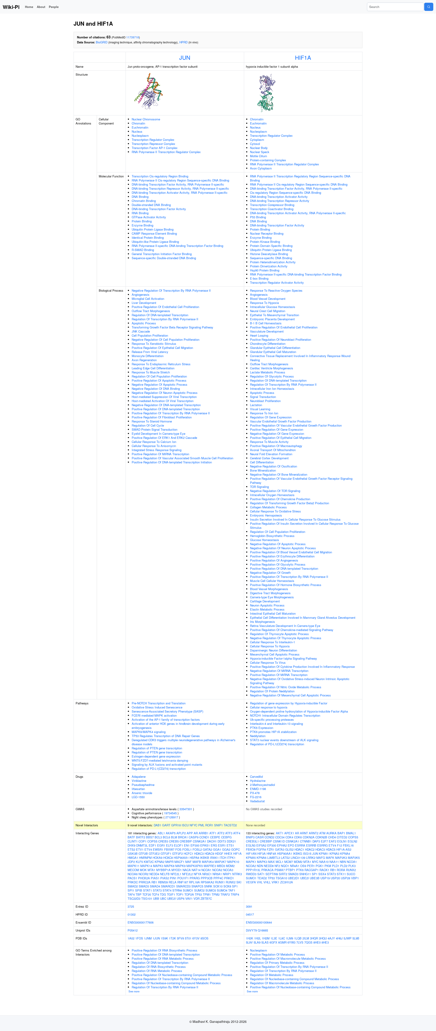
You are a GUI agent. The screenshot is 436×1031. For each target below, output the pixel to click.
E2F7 (324, 841)
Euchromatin (140, 127)
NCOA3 (228, 870)
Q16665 (263, 930)
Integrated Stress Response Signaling (156, 450)
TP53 (198, 894)
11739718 (132, 37)
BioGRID (101, 42)
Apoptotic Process (144, 323)
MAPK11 (133, 866)
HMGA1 (133, 857)
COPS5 (152, 841)
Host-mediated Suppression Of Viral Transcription (164, 397)
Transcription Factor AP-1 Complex (155, 148)
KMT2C (149, 862)
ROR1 (209, 825)
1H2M (266, 938)
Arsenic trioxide (142, 793)
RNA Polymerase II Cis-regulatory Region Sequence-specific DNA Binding (180, 180)
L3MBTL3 (273, 857)
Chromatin (138, 123)
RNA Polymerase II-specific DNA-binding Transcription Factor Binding (177, 245)
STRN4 (177, 890)
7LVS (299, 942)
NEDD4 (154, 874)
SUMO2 (199, 890)
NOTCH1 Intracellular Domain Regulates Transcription (285, 715)
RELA (172, 882)
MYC (315, 862)
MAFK (330, 857)
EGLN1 (342, 841)
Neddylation (257, 736)
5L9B (355, 938)
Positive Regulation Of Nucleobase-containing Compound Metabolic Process (182, 975)
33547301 (185, 809)
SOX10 (218, 886)
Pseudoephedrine (143, 785)
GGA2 (226, 849)
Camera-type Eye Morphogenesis (272, 597)
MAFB (197, 862)
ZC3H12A (286, 882)
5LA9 (257, 942)
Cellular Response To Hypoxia (270, 646)
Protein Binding (142, 221)
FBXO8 (250, 849)
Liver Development (144, 303)
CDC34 (280, 837)
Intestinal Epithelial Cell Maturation (273, 613)
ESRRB (311, 845)
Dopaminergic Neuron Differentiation (273, 650)
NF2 (277, 866)
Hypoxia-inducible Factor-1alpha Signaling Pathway (283, 658)
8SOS (204, 938)
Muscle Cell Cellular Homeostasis (272, 581)
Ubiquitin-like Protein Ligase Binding (155, 241)
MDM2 (230, 866)
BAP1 (341, 833)
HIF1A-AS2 (343, 849)
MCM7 (288, 862)
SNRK (208, 886)
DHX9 (131, 845)
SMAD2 (133, 886)
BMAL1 (351, 833)
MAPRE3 (210, 866)
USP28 (345, 878)
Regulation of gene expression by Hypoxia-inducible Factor (288, 703)
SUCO (351, 874)
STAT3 (157, 890)
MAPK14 (146, 866)
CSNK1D (279, 841)
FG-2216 (255, 797)
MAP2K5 (354, 857)
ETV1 (140, 849)
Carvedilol (256, 776)
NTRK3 (237, 874)
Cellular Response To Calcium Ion (154, 442)
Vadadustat (257, 801)
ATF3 (228, 833)
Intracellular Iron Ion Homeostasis (272, 388)
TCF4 (155, 894)
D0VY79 (251, 930)
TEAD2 (262, 878)
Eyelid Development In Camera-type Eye (158, 433)
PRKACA (267, 870)
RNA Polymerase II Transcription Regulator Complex (166, 152)
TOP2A (189, 894)
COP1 (142, 841)
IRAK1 (214, 857)
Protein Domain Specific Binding (271, 245)
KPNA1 (324, 853)
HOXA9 (157, 857)
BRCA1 (183, 837)
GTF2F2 (177, 853)
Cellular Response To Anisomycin (154, 446)
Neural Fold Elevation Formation (271, 454)
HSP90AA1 (181, 857)
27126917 (171, 817)
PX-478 (255, 793)
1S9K (164, 938)
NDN (260, 866)
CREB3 (163, 841)
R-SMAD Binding (143, 250)
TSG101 (146, 898)
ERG (214, 845)
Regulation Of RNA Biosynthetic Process (159, 966)
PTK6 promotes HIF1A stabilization (273, 732)
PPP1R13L (253, 870)
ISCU (185, 825)
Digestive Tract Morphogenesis (270, 593)
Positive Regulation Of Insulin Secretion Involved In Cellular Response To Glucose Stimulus (304, 525)
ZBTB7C (206, 898)
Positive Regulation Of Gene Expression (276, 429)
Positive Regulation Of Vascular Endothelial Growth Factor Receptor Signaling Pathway (301, 480)
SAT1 (261, 874)
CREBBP (186, 841)
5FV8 (180, 938)
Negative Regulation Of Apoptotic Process (159, 384)
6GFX (273, 942)
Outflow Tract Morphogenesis (151, 311)
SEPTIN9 (271, 874)
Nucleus (137, 131)
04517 (250, 914)
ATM (322, 833)
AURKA (331, 833)
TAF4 (131, 894)
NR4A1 (294, 866)
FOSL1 (187, 849)
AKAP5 (171, 833)
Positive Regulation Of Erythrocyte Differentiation (282, 556)
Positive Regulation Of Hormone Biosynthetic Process (285, 585)
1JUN (156, 938)
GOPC (235, 849)
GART (166, 825)
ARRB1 (203, 833)
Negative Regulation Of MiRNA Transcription (279, 670)
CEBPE (215, 837)
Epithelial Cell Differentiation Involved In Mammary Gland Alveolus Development (302, 617)
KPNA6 (261, 857)
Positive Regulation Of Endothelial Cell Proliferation (165, 307)
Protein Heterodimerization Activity (273, 262)
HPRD (183, 42)
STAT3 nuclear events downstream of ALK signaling (284, 740)
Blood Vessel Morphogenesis (269, 589)
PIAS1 (155, 878)
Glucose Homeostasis (264, 540)
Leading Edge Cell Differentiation (153, 368)
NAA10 (324, 862)
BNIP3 (250, 837)
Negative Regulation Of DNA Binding (156, 388)
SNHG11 (305, 874)
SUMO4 (222, 890)
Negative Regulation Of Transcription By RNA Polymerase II (171, 290)
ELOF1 (178, 845)
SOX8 (227, 886)
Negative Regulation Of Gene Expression (277, 433)
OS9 (303, 866)
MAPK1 (251, 862)
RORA (341, 870)
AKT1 (279, 833)
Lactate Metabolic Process (267, 372)
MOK (143, 870)
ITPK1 (231, 857)
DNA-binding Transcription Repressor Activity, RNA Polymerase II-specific (180, 188)
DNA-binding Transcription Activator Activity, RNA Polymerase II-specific (180, 192)
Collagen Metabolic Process (268, 507)
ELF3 (169, 845)
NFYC (193, 825)
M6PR (169, 862)
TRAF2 (225, 894)
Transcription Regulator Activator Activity (277, 282)
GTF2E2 (154, 853)
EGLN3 (250, 845)
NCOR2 (144, 874)
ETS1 (230, 845)
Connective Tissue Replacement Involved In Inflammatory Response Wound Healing (300, 358)
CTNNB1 (306, 841)
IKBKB (204, 857)
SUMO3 (211, 890)
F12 (339, 845)
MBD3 (221, 866)
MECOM (133, 870)
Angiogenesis (140, 294)
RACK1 (324, 870)
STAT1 (147, 890)
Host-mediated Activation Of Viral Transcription (162, 401)
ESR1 (222, 845)
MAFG (320, 857)
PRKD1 (229, 878)
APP (190, 833)
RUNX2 (230, 882)
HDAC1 (299, 849)
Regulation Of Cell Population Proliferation (159, 376)
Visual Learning (260, 409)
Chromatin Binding (144, 201)
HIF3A (261, 853)
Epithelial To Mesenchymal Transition (274, 315)
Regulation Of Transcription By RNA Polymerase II (165, 319)
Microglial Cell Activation (148, 298)
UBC (163, 898)
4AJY (331, 938)
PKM (328, 866)
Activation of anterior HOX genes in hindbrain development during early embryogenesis (178, 725)
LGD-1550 (138, 797)
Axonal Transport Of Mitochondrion (273, 450)
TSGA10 (281, 878)
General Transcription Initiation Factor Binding (162, 254)
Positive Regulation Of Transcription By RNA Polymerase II (171, 413)
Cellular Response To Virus (268, 662)
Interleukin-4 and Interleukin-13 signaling (276, 723)
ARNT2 (313, 833)
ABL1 (161, 833)
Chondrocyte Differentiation (267, 343)
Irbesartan (138, 789)
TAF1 (231, 890)
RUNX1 (220, 882)
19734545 (170, 813)
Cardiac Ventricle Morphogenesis (271, 368)
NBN (343, 862)
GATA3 (279, 849)
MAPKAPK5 (194, 866)
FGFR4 (261, 849)
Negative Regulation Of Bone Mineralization (278, 474)
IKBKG (297, 853)
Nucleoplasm (140, 135)
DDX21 (231, 841)
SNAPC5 (197, 886)
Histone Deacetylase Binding (269, 254)
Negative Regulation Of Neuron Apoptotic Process (165, 392)
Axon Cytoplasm (261, 168)
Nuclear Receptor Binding (266, 233)
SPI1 (131, 890)
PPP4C (218, 878)
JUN (184, 57)
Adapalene (139, 776)
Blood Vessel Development (267, 298)
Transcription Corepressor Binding (272, 205)
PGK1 (320, 866)
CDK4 (289, 837)
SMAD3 (144, 886)
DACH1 (212, 841)
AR (196, 833)
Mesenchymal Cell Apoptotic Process (275, 654)
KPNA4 (345, 853)
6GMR (282, 942)
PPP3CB (207, 878)
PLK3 (352, 866)
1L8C (281, 938)
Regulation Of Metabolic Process (271, 975)
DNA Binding (140, 196)
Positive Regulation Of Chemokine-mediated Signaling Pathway (291, 630)
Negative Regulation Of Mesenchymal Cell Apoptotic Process (290, 695)
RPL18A (194, 882)
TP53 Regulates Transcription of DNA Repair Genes (166, 736)
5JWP (348, 938)
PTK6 (300, 870)
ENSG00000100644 (259, 922)
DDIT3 (222, 841)
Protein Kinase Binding (265, 241)
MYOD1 (176, 870)
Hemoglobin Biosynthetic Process (272, 536)
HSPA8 (194, 857)
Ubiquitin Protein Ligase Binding (152, 229)
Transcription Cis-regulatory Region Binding (160, 176)
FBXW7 (169, 849)
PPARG (195, 878)
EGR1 (161, 845)
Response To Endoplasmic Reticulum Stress (161, 364)
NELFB (165, 874)
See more (134, 991)
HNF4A (271, 853)
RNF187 (182, 882)
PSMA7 (280, 870)
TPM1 (207, 894)
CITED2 (342, 837)
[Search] (428, 7)
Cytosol (255, 144)
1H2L (257, 938)
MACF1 (179, 862)
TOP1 (179, 894)
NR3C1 (207, 874)
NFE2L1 (176, 874)
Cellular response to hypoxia (268, 707)
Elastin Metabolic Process (267, 609)
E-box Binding (259, 278)
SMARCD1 (168, 886)
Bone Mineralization (263, 470)
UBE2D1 (293, 878)
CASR (259, 837)
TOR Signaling (259, 486)
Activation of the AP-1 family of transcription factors (166, 719)
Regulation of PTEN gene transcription (157, 748)
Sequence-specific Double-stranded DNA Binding (164, 258)
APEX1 (289, 833)
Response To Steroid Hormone (152, 421)
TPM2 (216, 894)
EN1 (187, 845)
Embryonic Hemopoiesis (266, 515)
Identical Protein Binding (148, 237)
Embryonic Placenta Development (272, 319)
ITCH (223, 857)
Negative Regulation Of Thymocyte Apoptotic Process (285, 638)
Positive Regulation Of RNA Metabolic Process (163, 958)
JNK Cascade (141, 331)
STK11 (341, 874)
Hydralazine (257, 780)
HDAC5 (330, 849)
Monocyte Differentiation (148, 356)
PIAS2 (164, 878)
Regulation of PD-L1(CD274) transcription (159, 768)
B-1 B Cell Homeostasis (266, 323)
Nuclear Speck (259, 152)
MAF (188, 862)
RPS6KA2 (207, 882)
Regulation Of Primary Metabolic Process (277, 962)
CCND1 (204, 837)
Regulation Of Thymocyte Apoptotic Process (279, 634)
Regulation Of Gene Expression (271, 417)
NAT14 (196, 870)
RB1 (154, 882)
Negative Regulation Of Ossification (273, 466)
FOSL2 (197, 849)
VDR (196, 898)
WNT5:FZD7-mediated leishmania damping (160, 760)
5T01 (188, 938)
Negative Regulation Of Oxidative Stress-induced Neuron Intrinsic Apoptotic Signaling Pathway (299, 681)
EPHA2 (282, 845)
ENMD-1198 (258, 789)
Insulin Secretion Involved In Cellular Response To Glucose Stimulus (295, 519)
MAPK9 (180, 866)
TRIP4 (235, 894)
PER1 (311, 866)
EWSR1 (158, 849)
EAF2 (332, 841)
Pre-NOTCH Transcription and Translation (159, 703)
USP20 (335, 878)
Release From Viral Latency (150, 352)
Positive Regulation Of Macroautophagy (276, 446)
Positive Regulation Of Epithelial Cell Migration (162, 347)
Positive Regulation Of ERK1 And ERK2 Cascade (164, 437)
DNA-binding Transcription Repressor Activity (279, 201)
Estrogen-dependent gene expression (156, 756)
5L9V (249, 942)
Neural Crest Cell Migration (267, 311)
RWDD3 (251, 874)
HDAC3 (199, 853)
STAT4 (167, 890)
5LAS (265, 942)
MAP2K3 (341, 857)
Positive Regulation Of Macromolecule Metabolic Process (288, 958)
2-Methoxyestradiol (262, 785)
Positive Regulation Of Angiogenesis (274, 560)
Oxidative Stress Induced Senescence (157, 707)
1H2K (249, 938)
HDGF (219, 853)
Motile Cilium (258, 156)
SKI (238, 882)
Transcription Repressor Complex (153, 144)
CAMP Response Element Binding (154, 233)
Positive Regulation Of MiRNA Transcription (160, 454)
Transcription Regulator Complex (153, 139)
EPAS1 (205, 845)
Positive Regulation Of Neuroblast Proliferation (280, 339)
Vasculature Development (267, 331)
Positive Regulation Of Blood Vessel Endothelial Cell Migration (291, 552)
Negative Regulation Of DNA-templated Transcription (166, 405)
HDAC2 (310, 849)
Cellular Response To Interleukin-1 (272, 642)
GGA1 (217, 849)
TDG (163, 894)
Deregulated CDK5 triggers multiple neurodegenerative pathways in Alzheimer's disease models (183, 742)
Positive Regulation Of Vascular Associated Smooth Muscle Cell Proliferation (182, 458)
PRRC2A (145, 882)
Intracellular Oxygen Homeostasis (272, 495)
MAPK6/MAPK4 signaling (149, 732)
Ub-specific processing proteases (272, 719)
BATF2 (140, 837)
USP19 (325, 878)
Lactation (256, 405)
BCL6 (166, 837)
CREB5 (174, 841)
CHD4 (332, 837)
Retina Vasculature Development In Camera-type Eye (285, 626)
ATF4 (236, 833)
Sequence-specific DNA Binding (271, 258)
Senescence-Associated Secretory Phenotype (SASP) (167, 711)
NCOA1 (206, 870)
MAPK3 (158, 866)
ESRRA (300, 845)
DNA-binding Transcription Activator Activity (279, 196)
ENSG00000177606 (141, 922)
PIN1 (173, 878)
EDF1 (152, 845)
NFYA (197, 874)
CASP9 (193, 837)
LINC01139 (298, 857)
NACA (187, 870)
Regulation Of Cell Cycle (148, 425)
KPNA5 (251, 857)
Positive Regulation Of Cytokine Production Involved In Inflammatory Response (302, 666)
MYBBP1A (163, 870)
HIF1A (303, 57)
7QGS (308, 942)
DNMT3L (142, 845)
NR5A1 (217, 874)
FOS (178, 849)
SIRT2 (283, 874)
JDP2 (131, 862)
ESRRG (322, 845)
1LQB (298, 938)
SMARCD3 (183, 886)
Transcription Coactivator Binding (271, 209)
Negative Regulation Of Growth (270, 572)
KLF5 (139, 862)
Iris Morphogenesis (262, 621)
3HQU (323, 938)
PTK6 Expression (261, 727)
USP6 (180, 898)
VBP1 (355, 878)
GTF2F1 (166, 853)
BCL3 (158, 837)
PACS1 (132, 878)
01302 (132, 914)
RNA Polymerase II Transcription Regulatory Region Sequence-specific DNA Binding (300, 178)
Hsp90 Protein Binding (264, 270)
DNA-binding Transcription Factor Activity (159, 209)
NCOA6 (133, 874)
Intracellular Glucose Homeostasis (272, 307)
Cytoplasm (257, 139)
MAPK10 (233, 862)
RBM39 (163, 882)
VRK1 (275, 882)
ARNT (304, 833)
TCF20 (146, 894)
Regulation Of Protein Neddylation (272, 691)
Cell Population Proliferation (150, 335)
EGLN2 (352, 841)
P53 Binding (258, 217)
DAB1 (157, 825)
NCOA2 (217, 870)
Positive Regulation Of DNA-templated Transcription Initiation (172, 462)
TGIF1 (171, 894)
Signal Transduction (263, 397)
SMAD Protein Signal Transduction (154, 429)
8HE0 (317, 942)
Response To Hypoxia (264, 303)
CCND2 (269, 837)
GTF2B (143, 853)
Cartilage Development (265, 601)
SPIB (138, 890)
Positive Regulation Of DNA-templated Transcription (166, 409)
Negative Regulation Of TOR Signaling (275, 491)
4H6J (339, 938)
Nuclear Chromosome (146, 119)
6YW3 (291, 942)
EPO (291, 845)
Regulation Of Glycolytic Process (272, 376)
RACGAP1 (312, 870)
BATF (131, 837)
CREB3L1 (252, 841)
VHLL (267, 882)
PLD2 (343, 866)
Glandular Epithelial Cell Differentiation (275, 347)
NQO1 (285, 866)
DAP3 (316, 841)
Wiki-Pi (11, 7)
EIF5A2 (261, 845)
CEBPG (226, 837)
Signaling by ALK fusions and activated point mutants (167, 764)
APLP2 (181, 833)
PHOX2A (144, 878)
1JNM (148, 938)
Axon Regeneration (144, 360)
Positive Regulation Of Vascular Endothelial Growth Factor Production (296, 425)
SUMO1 (188, 890)
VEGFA (251, 882)
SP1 (235, 886)
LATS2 (285, 857)
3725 (131, 906)
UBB (156, 898)
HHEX (228, 853)
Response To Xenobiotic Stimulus (154, 343)
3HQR (314, 938)
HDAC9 (209, 853)
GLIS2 (289, 849)
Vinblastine (139, 780)
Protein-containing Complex (268, 160)
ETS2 (131, 849)
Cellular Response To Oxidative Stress (275, 511)
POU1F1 (183, 878)
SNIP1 (218, 825)
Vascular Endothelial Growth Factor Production (280, 421)
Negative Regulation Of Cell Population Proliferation (165, 339)
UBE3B (315, 878)
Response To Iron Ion (264, 413)
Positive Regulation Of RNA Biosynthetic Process (164, 950)
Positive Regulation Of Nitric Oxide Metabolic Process (285, 687)
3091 (249, 906)
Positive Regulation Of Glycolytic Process (277, 564)
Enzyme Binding (142, 225)
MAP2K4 (208, 862)
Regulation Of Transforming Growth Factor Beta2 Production (289, 503)
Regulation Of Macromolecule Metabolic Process (282, 983)
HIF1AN (251, 853)
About (41, 7)
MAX (271, 862)
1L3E (273, 938)
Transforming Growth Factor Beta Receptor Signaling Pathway (172, 327)
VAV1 (189, 898)
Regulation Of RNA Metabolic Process (157, 971)
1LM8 (289, 938)
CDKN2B (321, 837)
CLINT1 (133, 841)
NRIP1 (227, 874)
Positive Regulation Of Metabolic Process (277, 954)
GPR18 (176, 825)
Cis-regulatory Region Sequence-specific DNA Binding (285, 192)
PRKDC (133, 882)
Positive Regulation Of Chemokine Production (280, 499)
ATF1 (212, 833)
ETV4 (148, 849)
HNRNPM (145, 857)
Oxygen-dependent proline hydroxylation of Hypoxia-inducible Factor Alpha (299, 711)
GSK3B (133, 853)
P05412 (133, 930)
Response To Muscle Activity (269, 442)
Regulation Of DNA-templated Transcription (160, 315)
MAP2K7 (220, 862)
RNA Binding (140, 213)
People (54, 7)
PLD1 (335, 866)
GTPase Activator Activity (149, 217)
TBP (138, 894)
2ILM (305, 938)
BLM (174, 837)
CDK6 (298, 837)
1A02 (131, 938)
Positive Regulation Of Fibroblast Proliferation (162, 417)
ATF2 (220, 833)
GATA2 (207, 849)
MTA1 (151, 870)
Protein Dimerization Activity (268, 266)
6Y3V (196, 938)
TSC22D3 (134, 898)
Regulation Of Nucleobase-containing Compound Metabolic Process (176, 983)
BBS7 (150, 837)
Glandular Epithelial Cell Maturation (273, 352)
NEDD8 (269, 866)
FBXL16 (348, 845)
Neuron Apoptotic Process (267, 605)
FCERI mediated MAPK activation (154, 715)
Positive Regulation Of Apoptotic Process (159, 380)
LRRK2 (310, 857)
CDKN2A (309, 837)
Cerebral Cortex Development (269, 458)
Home (29, 7)
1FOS (139, 938)
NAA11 (334, 862)
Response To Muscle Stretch (151, 372)
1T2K (172, 938)
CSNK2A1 (199, 841)
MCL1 (279, 862)
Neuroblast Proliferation (265, 401)
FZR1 (270, 849)
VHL (260, 882)
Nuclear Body (259, 148)
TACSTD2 (230, 825)
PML (201, 825)
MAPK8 (169, 866)
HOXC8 (168, 857)
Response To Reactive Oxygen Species (276, 290)
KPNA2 (159, 862)
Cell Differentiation (262, 462)
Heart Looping (259, 335)
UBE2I (171, 898)
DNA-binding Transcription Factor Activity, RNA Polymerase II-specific (178, 184)
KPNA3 (334, 853)
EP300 (195, 845)
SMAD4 (155, 886)
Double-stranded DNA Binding (151, 205)
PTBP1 (290, 870)
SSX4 (322, 874)
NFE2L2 (187, 874)
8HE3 (325, 942)
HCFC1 (188, 853)
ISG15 (307, 853)
